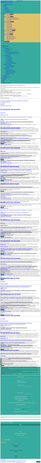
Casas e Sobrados (8, 30)
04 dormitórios (9, 26)
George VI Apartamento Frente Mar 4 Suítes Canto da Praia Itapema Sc (18, 302)
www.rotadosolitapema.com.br (19, 462)
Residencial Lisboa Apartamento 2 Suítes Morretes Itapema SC (20, 358)
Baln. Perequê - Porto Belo (11, 37)
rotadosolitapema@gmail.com (21, 396)
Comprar (2, 374)
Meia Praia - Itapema (10, 36)
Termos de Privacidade (5, 91)
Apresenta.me (3, 459)
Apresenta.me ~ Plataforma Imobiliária (7, 460)
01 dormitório (8, 23)
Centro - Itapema (9, 35)
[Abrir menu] (0, 43)
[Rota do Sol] (20, 389)
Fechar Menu (6, 41)
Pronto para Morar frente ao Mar (12, 19)
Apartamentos (7, 21)
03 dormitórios (9, 25)
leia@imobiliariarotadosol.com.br (21, 398)
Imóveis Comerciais (10, 31)
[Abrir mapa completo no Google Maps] (20, 409)
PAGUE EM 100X (9, 15)
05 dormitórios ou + (10, 28)
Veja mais (38, 461)
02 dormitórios (9, 24)
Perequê (8, 40)
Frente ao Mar (7, 16)
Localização (6, 34)
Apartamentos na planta (11, 29)
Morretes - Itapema (10, 39)
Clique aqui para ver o (16, 409)
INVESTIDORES (7, 14)
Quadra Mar (8, 20)
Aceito (11, 91)
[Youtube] (20, 390)
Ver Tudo (11, 14)
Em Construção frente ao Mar (12, 18)
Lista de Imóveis (4, 98)
